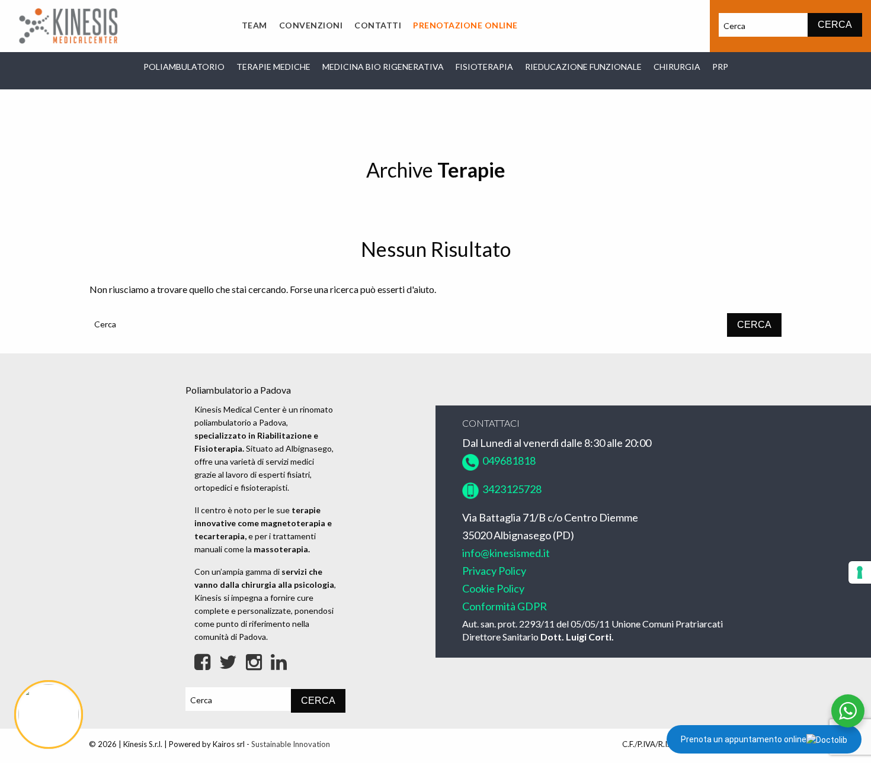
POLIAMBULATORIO (184, 67)
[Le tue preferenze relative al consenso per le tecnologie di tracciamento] (859, 572)
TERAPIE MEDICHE (273, 67)
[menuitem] (254, 26)
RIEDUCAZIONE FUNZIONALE (583, 67)
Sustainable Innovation (290, 744)
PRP (720, 67)
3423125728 (511, 488)
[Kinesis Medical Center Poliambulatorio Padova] (68, 24)
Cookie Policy (493, 588)
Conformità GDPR (504, 606)
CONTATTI (377, 25)
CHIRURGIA (677, 67)
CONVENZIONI (311, 25)
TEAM (254, 25)
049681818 (507, 460)
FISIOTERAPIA (484, 67)
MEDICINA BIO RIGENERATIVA (383, 67)
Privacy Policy (494, 570)
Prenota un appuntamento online (743, 739)
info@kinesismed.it (506, 552)
